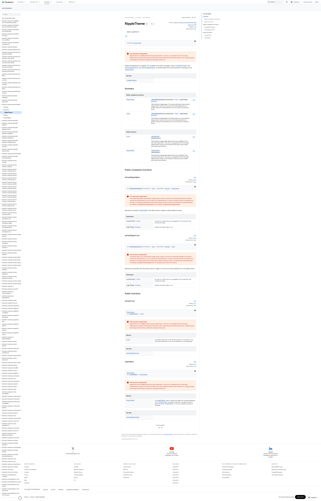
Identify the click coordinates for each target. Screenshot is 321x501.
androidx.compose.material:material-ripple (185, 22)
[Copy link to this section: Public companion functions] (153, 170)
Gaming (76, 467)
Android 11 (175, 483)
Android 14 (176, 475)
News (25, 477)
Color (176, 99)
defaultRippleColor (131, 68)
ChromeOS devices (128, 472)
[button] (11, 22)
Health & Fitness (78, 472)
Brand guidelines (40, 497)
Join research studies (277, 475)
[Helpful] (192, 17)
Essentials (20, 2)
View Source (191, 25)
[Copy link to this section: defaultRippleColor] (141, 236)
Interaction (163, 402)
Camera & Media (78, 475)
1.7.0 (195, 29)
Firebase (61, 489)
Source (26, 475)
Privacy (76, 477)
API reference (7, 8)
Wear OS (125, 469)
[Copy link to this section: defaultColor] (136, 301)
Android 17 (176, 467)
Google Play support (277, 472)
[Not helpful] (195, 17)
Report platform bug (277, 467)
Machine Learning (78, 469)
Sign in (317, 2)
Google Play (59, 2)
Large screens (127, 467)
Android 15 (176, 472)
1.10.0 (194, 180)
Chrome (53, 489)
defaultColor (155, 138)
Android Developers (130, 17)
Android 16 (176, 469)
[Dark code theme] (195, 41)
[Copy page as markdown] (152, 23)
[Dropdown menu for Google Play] (65, 2)
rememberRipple (132, 80)
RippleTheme (137, 43)
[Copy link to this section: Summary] (135, 89)
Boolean (153, 101)
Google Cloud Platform (73, 489)
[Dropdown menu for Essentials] (26, 2)
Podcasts (26, 483)
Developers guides (227, 469)
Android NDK (225, 477)
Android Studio (308, 2)
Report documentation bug (279, 469)
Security (26, 472)
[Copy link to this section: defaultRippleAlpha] (141, 177)
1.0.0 (195, 27)
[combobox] (275, 2)
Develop (46, 2)
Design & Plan (34, 2)
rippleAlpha (155, 152)
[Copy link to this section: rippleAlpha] (135, 362)
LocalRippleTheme (181, 66)
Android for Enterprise (30, 469)
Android (26, 467)
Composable (156, 136)
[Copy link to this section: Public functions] (142, 294)
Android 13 (175, 477)
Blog (72, 2)
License (32, 497)
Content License (168, 434)
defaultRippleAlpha (148, 68)
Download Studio (226, 475)
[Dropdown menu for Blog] (76, 2)
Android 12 (176, 480)
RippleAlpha (130, 99)
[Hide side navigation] (20, 498)
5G (75, 480)
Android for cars (127, 475)
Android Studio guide (228, 467)
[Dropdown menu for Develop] (51, 2)
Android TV (126, 477)
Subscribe (300, 497)
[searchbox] (11, 14)
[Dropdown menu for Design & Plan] (40, 2)
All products (85, 489)
